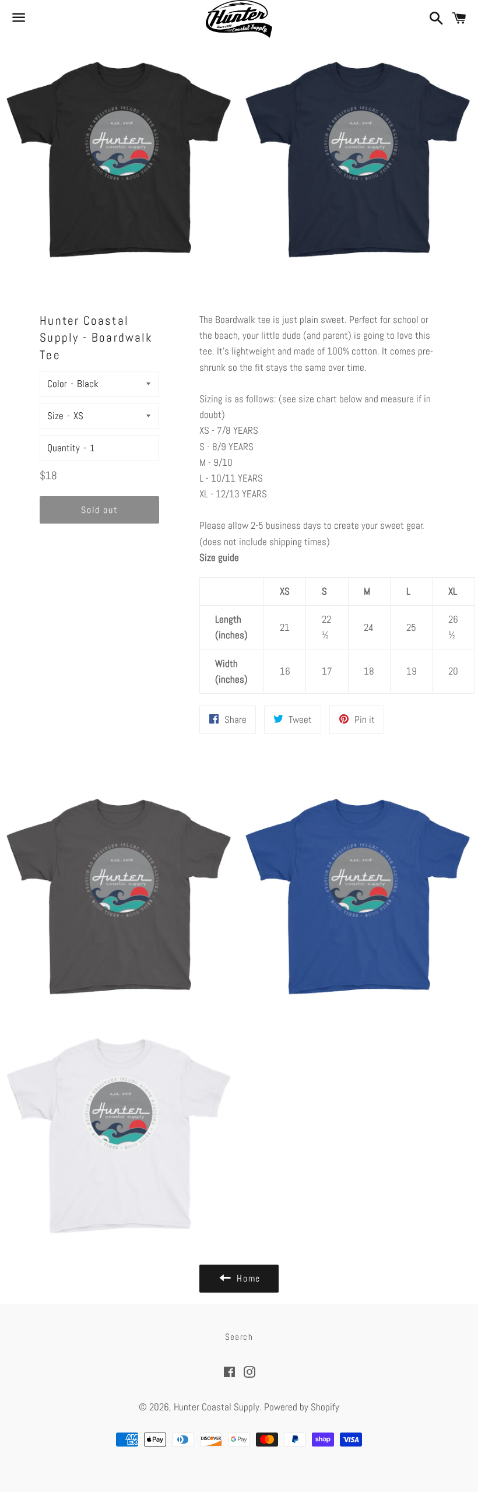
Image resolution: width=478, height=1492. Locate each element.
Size (55, 415)
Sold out (99, 510)
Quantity (63, 447)
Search (239, 1336)
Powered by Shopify (301, 1406)
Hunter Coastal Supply (216, 1406)
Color (57, 383)
